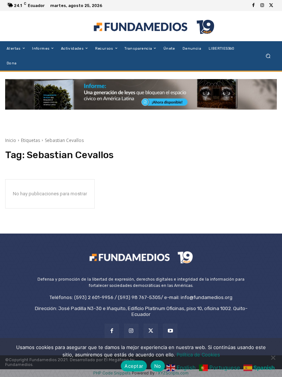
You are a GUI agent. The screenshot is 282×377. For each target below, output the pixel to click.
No (157, 366)
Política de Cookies (198, 355)
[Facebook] (253, 5)
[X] (271, 5)
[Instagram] (262, 5)
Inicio (10, 140)
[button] (268, 56)
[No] (272, 357)
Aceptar (133, 366)
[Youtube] (170, 331)
